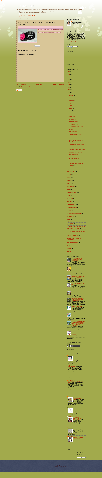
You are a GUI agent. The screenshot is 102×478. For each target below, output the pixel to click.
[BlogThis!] (36, 46)
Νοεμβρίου (71, 97)
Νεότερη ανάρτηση (21, 84)
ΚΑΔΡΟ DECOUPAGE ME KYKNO (74, 142)
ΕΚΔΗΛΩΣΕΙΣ (69, 184)
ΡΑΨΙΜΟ (68, 189)
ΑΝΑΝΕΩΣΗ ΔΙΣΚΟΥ (72, 119)
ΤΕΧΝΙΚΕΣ (69, 177)
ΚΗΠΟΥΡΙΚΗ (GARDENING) (72, 207)
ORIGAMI (68, 219)
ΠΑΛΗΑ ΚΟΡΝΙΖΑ (72, 116)
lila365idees (25, 5)
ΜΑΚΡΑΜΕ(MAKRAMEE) (71, 193)
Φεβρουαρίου (71, 111)
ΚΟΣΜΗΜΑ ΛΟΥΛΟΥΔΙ (73, 131)
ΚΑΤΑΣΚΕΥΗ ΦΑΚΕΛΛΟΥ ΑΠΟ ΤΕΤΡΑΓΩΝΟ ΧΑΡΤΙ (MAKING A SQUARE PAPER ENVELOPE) (77, 259)
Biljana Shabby (70, 436)
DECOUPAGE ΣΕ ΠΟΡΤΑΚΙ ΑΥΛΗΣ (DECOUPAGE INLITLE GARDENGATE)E (77, 292)
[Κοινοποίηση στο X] (37, 46)
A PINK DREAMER (71, 355)
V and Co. (69, 389)
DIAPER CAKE (69, 230)
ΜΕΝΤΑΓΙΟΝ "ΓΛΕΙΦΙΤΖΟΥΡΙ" (74, 158)
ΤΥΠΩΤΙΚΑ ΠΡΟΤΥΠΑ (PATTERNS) (73, 208)
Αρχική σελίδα (22, 16)
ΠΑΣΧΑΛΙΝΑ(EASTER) (71, 186)
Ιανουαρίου (71, 165)
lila (73, 21)
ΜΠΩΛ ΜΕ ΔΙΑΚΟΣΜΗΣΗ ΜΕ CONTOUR (76, 163)
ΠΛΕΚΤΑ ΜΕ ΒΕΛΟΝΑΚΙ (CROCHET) (73, 228)
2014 (69, 90)
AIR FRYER (69, 251)
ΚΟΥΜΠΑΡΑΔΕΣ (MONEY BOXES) (73, 235)
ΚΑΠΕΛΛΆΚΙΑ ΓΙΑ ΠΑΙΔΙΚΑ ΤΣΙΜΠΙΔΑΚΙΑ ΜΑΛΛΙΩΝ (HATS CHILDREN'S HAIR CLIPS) (77, 314)
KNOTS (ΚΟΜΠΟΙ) (70, 223)
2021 (69, 79)
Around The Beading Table (73, 380)
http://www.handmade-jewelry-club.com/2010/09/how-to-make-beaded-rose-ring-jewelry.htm (34, 28)
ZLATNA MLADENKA (76, 428)
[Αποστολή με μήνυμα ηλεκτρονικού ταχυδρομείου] (35, 46)
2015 (69, 89)
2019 (69, 82)
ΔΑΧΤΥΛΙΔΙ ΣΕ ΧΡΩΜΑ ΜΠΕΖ (74, 121)
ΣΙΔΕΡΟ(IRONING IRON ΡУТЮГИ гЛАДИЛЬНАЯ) (76, 231)
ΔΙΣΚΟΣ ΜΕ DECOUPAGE (73, 154)
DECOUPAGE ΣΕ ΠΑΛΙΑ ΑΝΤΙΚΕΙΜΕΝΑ (76, 152)
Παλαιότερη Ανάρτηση (58, 84)
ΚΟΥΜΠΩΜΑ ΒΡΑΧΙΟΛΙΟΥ (73, 147)
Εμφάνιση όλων (83, 446)
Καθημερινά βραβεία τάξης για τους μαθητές (78, 356)
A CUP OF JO (70, 365)
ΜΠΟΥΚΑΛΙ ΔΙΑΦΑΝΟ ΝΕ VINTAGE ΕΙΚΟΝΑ (76, 144)
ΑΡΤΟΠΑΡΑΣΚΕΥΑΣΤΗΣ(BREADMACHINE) (74, 213)
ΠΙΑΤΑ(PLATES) (69, 201)
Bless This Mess (71, 373)
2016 (69, 87)
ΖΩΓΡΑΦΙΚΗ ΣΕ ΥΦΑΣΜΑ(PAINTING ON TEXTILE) (76, 226)
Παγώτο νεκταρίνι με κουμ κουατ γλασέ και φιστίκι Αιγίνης (78, 398)
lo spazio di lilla (71, 407)
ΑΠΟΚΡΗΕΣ (71, 136)
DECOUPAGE (69, 172)
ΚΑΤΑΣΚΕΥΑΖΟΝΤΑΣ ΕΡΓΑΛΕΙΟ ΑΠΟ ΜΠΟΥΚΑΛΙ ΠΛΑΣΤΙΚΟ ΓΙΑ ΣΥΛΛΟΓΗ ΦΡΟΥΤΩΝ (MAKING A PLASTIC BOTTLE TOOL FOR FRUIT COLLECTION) (78, 323)
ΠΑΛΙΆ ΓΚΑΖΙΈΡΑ (72, 113)
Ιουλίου (70, 103)
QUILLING (68, 205)
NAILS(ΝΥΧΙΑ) (69, 248)
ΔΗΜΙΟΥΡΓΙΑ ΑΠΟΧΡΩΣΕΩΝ (76, 306)
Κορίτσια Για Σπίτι (71, 396)
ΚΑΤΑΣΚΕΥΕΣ (69, 180)
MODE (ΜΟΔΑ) (69, 214)
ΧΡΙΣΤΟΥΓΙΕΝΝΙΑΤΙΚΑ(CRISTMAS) (73, 181)
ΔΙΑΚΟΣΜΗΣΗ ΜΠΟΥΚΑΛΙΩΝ (72, 178)
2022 (69, 77)
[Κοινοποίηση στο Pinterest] (39, 46)
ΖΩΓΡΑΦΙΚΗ (69, 195)
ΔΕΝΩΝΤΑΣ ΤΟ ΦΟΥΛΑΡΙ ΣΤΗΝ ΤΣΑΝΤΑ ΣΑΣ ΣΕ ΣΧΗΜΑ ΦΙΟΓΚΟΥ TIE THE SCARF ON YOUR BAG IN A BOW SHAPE (77, 268)
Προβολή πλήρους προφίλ (71, 41)
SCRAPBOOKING (70, 187)
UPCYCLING (69, 174)
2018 (69, 84)
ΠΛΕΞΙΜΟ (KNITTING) (71, 216)
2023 (69, 76)
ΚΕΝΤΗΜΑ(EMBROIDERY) (71, 204)
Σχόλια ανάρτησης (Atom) (26, 86)
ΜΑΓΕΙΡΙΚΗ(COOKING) (71, 171)
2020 (69, 81)
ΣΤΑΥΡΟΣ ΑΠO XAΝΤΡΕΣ (73, 124)
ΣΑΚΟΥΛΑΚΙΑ (71, 114)
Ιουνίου (70, 105)
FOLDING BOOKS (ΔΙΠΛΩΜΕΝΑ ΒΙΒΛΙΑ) (74, 217)
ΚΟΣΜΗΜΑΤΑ (32, 16)
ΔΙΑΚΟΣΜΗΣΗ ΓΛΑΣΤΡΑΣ (71, 190)
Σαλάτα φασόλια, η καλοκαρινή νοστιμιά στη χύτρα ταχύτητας (77, 418)
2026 (69, 71)
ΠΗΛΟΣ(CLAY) (69, 210)
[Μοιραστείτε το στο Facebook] (38, 46)
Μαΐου (70, 106)
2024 (69, 74)
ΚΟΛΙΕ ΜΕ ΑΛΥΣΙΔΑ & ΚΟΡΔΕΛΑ (74, 146)
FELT (68, 245)
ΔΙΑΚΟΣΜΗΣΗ (69, 196)
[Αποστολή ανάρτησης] (33, 45)
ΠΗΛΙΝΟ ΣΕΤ (71, 161)
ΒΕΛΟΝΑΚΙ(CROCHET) (71, 199)
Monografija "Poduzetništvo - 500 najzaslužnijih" (78, 438)
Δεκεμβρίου (71, 95)
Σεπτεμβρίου (71, 100)
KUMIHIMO (69, 183)
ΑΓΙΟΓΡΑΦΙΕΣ (69, 211)
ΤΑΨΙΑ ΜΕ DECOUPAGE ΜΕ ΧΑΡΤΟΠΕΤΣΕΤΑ (77, 149)
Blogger (63, 469)
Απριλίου (70, 108)
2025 (69, 72)
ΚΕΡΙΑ (68, 202)
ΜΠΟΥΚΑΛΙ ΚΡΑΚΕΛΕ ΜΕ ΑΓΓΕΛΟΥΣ (75, 134)
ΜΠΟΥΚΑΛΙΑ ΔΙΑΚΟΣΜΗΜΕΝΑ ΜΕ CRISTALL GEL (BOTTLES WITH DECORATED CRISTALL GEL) (77, 299)
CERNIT (68, 224)
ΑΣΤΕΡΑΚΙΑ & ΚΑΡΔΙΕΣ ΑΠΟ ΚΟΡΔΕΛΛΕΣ (76, 160)
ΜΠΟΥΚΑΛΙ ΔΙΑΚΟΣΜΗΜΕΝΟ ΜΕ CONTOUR (77, 151)
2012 (69, 94)
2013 (69, 92)
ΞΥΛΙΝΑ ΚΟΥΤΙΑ (71, 122)
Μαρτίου (70, 110)
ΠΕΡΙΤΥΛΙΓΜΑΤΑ (70, 198)
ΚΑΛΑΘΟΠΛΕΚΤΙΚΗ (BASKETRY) (73, 242)
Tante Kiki (70, 416)
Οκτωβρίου (71, 98)
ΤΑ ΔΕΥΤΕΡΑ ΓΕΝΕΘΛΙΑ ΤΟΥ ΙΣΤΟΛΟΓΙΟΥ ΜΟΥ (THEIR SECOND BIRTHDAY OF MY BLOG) (77, 276)
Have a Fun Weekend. (72, 366)
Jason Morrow (56, 469)
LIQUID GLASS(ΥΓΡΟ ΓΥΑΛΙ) (72, 192)
